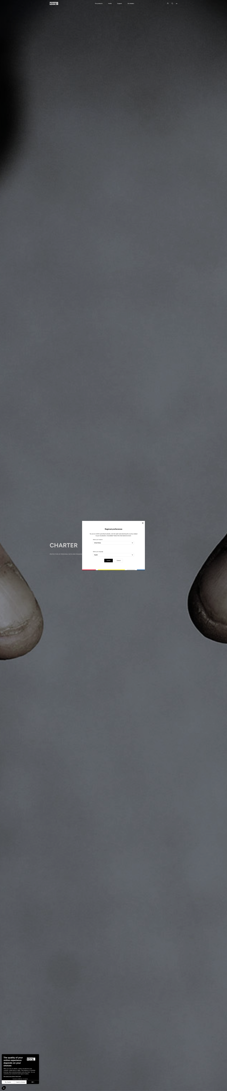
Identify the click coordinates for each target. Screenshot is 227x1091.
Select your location (98, 539)
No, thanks (8, 1082)
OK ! (32, 1082)
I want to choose (20, 1082)
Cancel (119, 560)
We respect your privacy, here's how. (12, 1076)
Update (108, 560)
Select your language (98, 551)
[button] (4, 1088)
